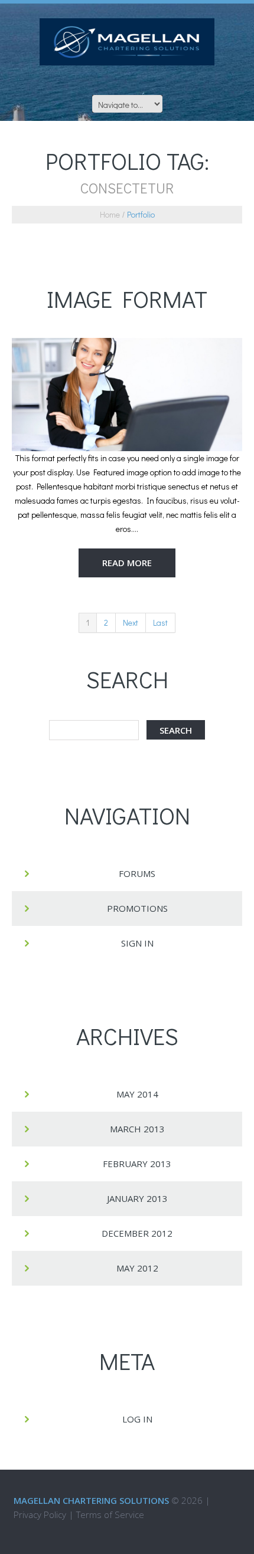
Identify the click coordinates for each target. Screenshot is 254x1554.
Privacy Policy (40, 1514)
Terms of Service (110, 1514)
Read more (127, 563)
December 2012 (137, 1233)
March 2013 (137, 1129)
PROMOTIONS (137, 908)
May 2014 (137, 1094)
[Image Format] (127, 394)
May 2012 (137, 1268)
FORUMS (137, 873)
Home (110, 214)
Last (160, 622)
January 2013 (137, 1198)
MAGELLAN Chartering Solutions (91, 1500)
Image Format (127, 298)
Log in (137, 1419)
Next (130, 622)
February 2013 (137, 1163)
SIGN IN (137, 943)
